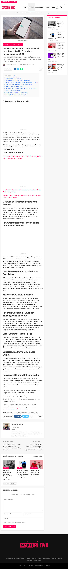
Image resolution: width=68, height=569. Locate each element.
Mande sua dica (10, 558)
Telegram (54, 558)
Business (5, 44)
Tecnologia (19, 44)
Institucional (46, 558)
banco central (9, 412)
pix (36, 412)
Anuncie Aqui (20, 558)
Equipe (60, 558)
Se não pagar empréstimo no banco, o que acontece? (61, 46)
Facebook (17, 409)
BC (15, 412)
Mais (57, 8)
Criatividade (39, 7)
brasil (19, 412)
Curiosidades (34, 467)
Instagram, (10, 409)
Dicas (53, 7)
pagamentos (31, 412)
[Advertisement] (23, 116)
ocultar (14, 76)
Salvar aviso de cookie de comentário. (15, 522)
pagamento (24, 412)
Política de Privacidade (34, 560)
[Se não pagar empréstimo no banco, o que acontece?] (36, 464)
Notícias (31, 7)
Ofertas (47, 7)
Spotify (24, 409)
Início (25, 7)
